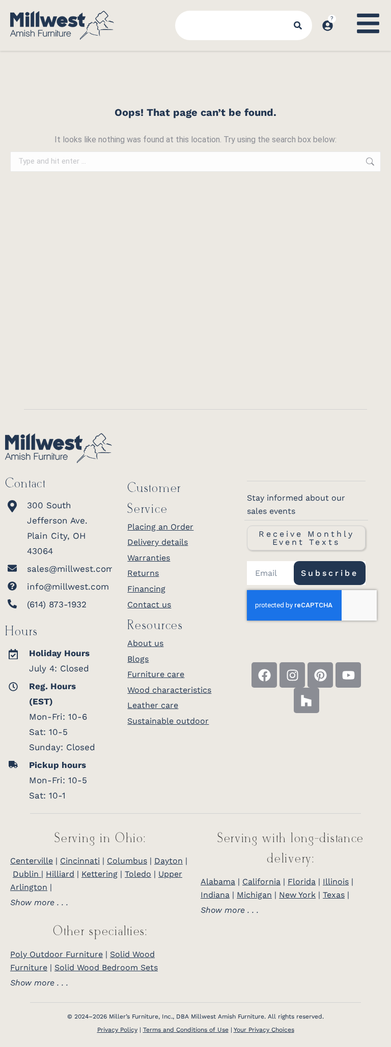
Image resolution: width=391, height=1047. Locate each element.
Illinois (336, 881)
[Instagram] (292, 675)
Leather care (152, 705)
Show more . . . (39, 903)
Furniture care (155, 674)
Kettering (99, 874)
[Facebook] (264, 675)
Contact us (149, 604)
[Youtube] (348, 675)
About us (145, 643)
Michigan (254, 895)
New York (297, 895)
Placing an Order (160, 527)
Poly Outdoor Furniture (56, 954)
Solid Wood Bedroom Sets (106, 967)
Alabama (218, 881)
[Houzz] (306, 700)
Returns (143, 573)
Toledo (138, 874)
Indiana (215, 895)
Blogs (138, 659)
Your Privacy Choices (264, 1029)
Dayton (168, 861)
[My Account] (327, 25)
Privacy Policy (117, 1029)
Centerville (31, 861)
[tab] (100, 903)
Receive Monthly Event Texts (306, 538)
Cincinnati (80, 861)
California (261, 881)
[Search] (298, 25)
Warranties (148, 558)
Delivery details (157, 542)
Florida (302, 881)
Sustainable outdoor (168, 721)
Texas (334, 895)
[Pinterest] (320, 675)
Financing (146, 589)
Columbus (127, 861)
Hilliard (60, 874)
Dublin (27, 874)
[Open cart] (344, 16)
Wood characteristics (169, 690)
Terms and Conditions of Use (186, 1029)
